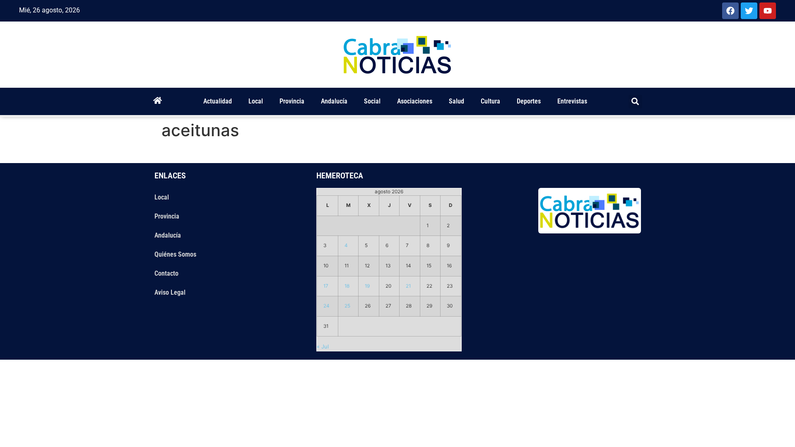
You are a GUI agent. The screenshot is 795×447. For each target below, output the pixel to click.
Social (372, 101)
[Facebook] (730, 10)
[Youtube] (767, 10)
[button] (635, 101)
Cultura (490, 101)
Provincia (291, 101)
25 (347, 306)
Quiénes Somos (175, 254)
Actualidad (217, 101)
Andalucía (334, 101)
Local (255, 101)
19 (367, 286)
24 (326, 306)
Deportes (529, 101)
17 (325, 286)
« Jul (323, 346)
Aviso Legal (170, 292)
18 (346, 286)
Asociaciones (414, 101)
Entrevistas (572, 101)
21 (408, 286)
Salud (456, 101)
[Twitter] (749, 10)
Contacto (166, 273)
